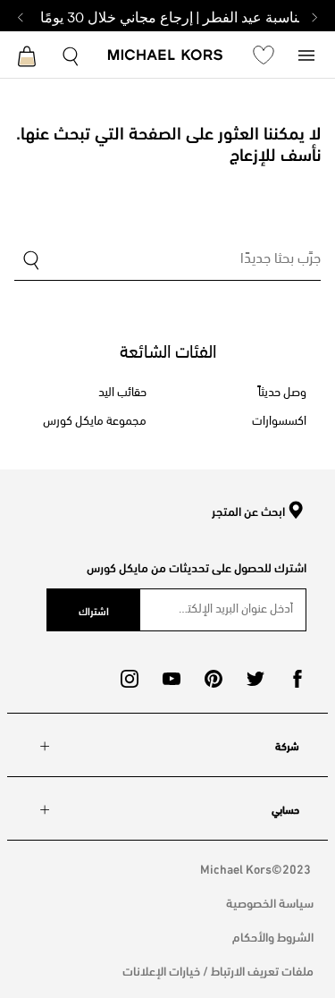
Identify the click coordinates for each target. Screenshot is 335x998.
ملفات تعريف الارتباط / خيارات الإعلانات (218, 970)
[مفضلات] (263, 54)
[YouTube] (171, 679)
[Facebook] (297, 679)
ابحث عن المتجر (248, 511)
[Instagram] (129, 679)
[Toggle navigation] (306, 54)
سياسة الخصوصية (270, 902)
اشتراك (94, 610)
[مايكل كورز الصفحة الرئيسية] (165, 56)
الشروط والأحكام (273, 936)
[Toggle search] (71, 54)
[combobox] (167, 261)
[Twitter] (255, 679)
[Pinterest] (213, 679)
